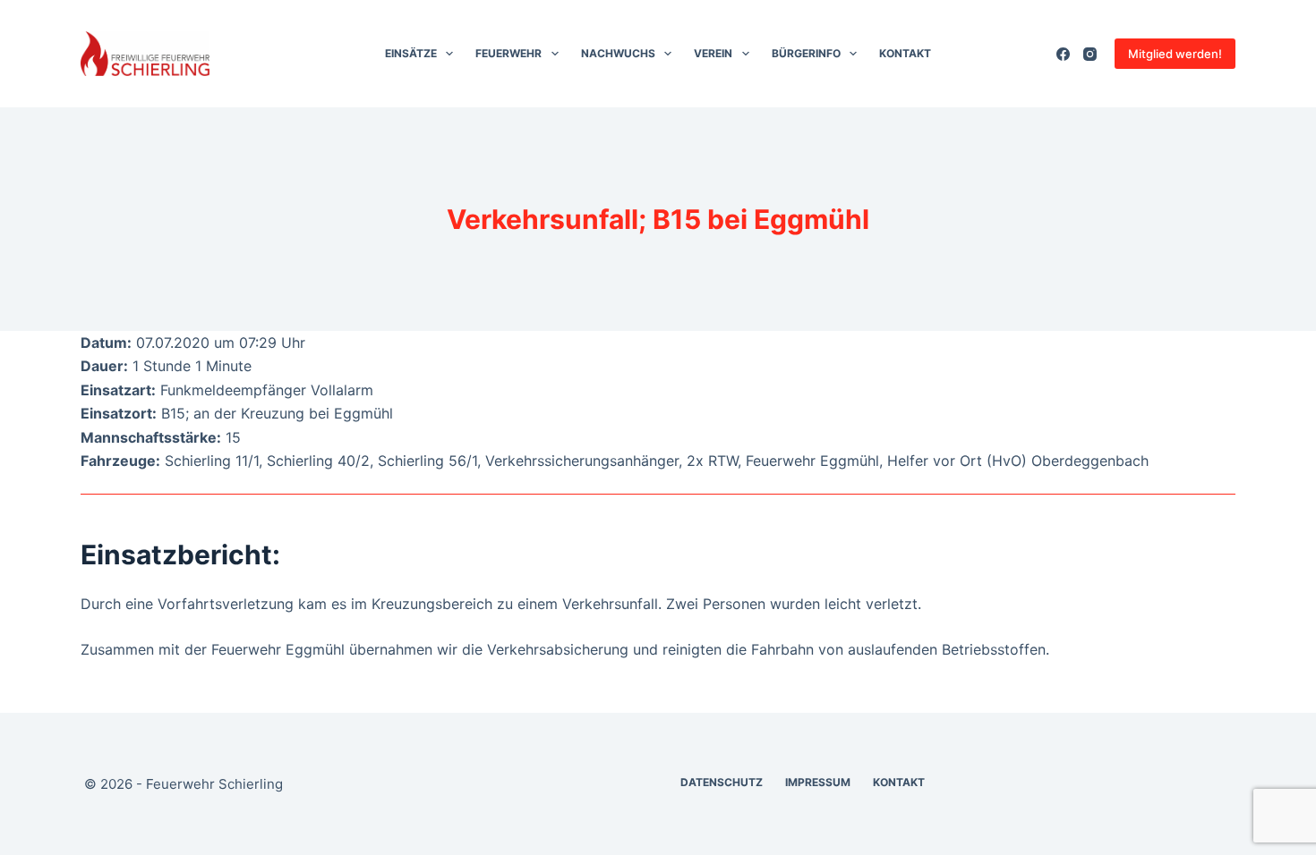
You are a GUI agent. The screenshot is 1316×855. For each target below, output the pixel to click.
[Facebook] (1063, 54)
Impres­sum (817, 782)
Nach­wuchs (618, 53)
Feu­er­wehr (508, 53)
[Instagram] (1090, 54)
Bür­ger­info (806, 53)
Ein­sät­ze (411, 53)
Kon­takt (905, 53)
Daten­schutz (721, 782)
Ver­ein (713, 53)
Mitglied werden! (1175, 54)
